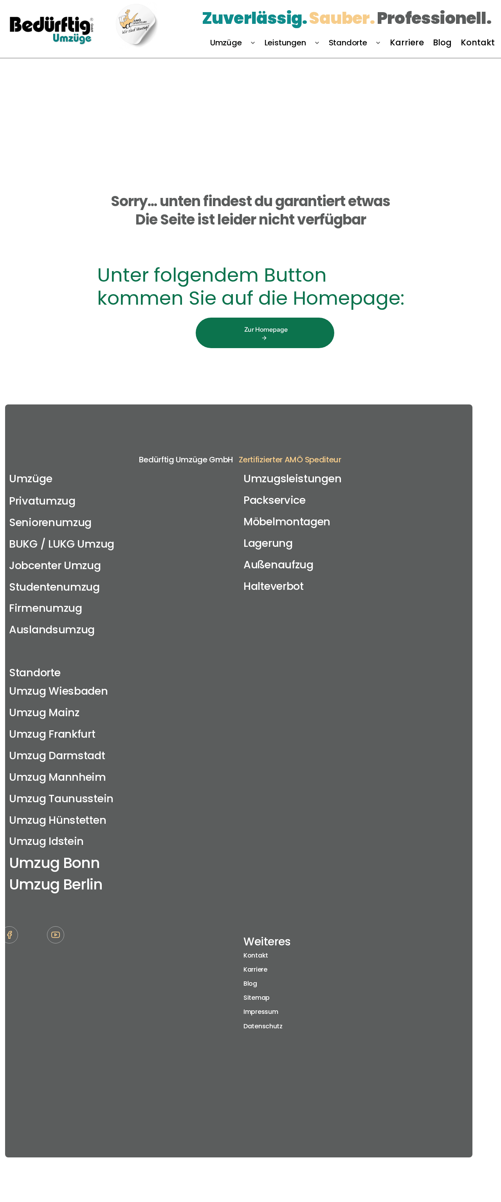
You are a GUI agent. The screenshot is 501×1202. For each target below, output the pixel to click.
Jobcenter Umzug (55, 565)
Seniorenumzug (50, 522)
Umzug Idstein (46, 841)
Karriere (255, 969)
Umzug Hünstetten (57, 820)
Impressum (260, 1011)
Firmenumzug (45, 608)
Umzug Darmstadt (57, 755)
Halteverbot (273, 586)
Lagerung (268, 543)
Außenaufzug (278, 564)
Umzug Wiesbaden (58, 691)
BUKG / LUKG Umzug (61, 544)
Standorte (34, 672)
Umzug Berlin (56, 884)
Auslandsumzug (52, 629)
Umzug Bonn (54, 862)
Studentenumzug (54, 587)
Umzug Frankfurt (52, 734)
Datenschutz (263, 1026)
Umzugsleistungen (292, 478)
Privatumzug (42, 501)
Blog (250, 983)
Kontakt (255, 955)
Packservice (274, 500)
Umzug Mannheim (57, 777)
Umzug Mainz (44, 712)
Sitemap (256, 997)
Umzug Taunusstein (61, 798)
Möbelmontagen (286, 521)
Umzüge (30, 478)
